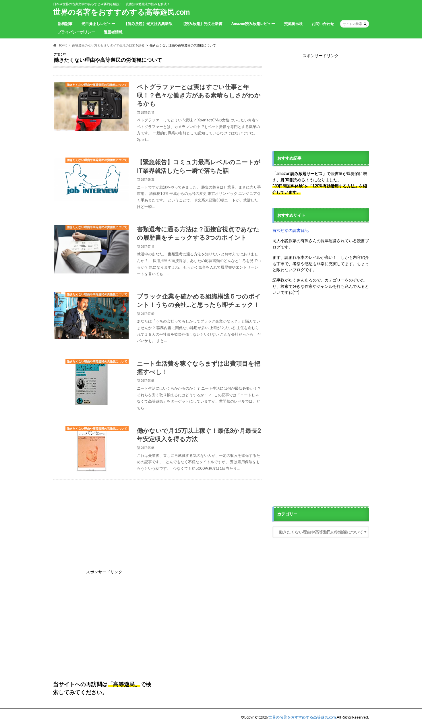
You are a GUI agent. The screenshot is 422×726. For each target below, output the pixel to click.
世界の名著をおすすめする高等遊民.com (121, 11)
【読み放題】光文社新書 (201, 23)
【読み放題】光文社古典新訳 (148, 23)
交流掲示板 (293, 23)
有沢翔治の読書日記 (290, 230)
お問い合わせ (323, 23)
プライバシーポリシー (76, 32)
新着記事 (65, 23)
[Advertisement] (320, 99)
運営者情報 (113, 32)
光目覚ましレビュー (98, 23)
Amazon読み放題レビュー (253, 23)
